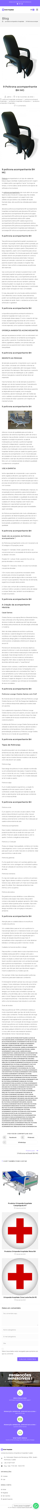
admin (9, 97)
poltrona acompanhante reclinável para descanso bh (19, 1096)
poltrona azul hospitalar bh (26, 1111)
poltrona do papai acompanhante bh (13, 1117)
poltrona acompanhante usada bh (18, 1107)
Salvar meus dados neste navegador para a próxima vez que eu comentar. (20, 1352)
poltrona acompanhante (12, 192)
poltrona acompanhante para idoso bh (22, 1087)
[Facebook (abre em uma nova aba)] (18, 4)
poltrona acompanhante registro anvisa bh (16, 1104)
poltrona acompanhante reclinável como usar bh (17, 1094)
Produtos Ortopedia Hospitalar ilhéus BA (20, 1251)
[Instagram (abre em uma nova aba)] (22, 4)
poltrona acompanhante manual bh (15, 1081)
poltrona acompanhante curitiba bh (13, 1073)
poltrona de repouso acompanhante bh (23, 1115)
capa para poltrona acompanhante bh (25, 1056)
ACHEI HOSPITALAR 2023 (24, 1507)
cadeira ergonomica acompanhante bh (25, 1053)
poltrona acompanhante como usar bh (24, 1071)
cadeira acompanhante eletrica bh (19, 1049)
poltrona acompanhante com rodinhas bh (15, 1068)
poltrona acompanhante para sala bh (14, 1089)
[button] (36, 1506)
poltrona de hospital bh (9, 1113)
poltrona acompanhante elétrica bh (18, 1077)
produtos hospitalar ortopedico (20, 101)
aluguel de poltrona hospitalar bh (17, 1038)
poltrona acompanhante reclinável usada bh (18, 1102)
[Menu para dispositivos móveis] (36, 9)
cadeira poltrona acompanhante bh (13, 1055)
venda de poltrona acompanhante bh (25, 1126)
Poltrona (4, 178)
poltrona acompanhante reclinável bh (20, 1092)
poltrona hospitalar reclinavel (13, 99)
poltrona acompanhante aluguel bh (19, 1062)
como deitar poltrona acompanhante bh (15, 1058)
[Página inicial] (2, 21)
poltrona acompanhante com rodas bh (21, 1066)
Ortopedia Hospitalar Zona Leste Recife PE (20, 1297)
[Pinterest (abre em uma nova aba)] (20, 4)
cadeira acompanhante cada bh (18, 1045)
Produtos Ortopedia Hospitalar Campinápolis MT (20, 1204)
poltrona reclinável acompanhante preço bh (16, 1122)
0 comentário (21, 106)
